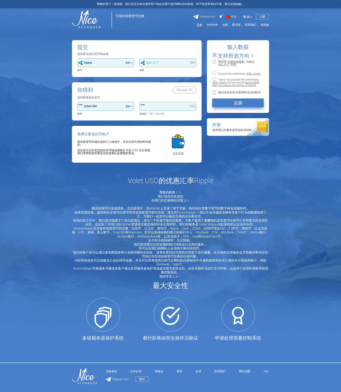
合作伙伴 (212, 24)
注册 (262, 16)
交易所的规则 (235, 61)
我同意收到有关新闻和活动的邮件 (239, 92)
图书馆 (236, 24)
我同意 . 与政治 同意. (236, 63)
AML (266, 371)
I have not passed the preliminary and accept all (235, 82)
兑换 (238, 103)
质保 (179, 371)
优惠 (225, 24)
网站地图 (244, 371)
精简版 (265, 24)
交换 (199, 24)
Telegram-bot (120, 379)
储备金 (159, 371)
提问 (142, 379)
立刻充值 (178, 153)
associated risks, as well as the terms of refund (235, 84)
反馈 (198, 371)
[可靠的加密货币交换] (86, 19)
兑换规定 (111, 371)
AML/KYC (224, 64)
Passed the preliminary (239, 73)
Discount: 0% (185, 90)
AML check (254, 73)
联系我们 (250, 24)
